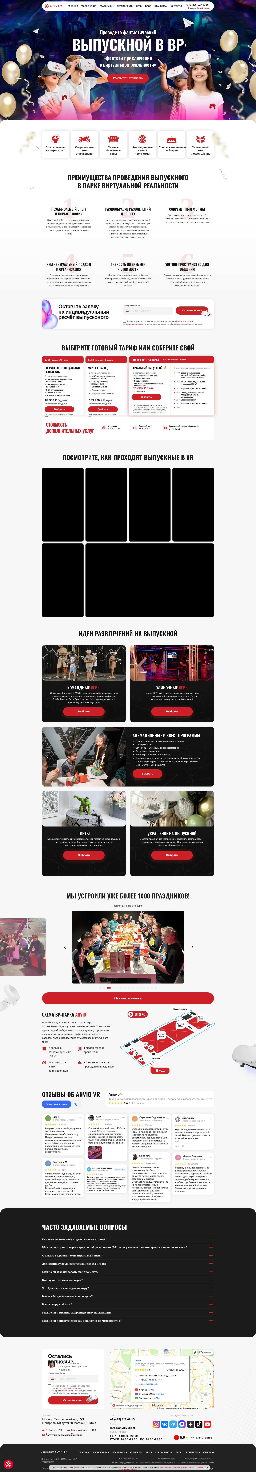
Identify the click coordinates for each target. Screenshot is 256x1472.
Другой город (203, 8)
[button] (128, 78)
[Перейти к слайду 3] (108, 988)
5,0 (182, 1437)
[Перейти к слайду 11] (140, 988)
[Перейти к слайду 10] (136, 988)
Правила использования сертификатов (157, 1462)
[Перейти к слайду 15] (156, 988)
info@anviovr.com (122, 1427)
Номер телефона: (131, 305)
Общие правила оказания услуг (199, 1458)
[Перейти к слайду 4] (112, 988)
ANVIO (80, 1014)
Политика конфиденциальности (124, 1462)
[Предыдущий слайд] (65, 947)
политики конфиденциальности (66, 1389)
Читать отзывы (202, 1437)
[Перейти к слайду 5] (115, 988)
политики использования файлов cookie (176, 1468)
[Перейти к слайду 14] (152, 988)
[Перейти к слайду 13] (148, 988)
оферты (178, 321)
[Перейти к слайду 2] (104, 988)
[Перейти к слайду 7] (125, 988)
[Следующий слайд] (192, 947)
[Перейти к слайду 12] (144, 988)
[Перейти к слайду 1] (100, 988)
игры (96, 688)
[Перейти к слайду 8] (129, 988)
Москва (193, 8)
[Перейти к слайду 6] (120, 988)
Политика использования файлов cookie (195, 1462)
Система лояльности (128, 1458)
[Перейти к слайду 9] (133, 988)
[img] (76, 1104)
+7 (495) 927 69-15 (122, 1419)
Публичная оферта (166, 1458)
